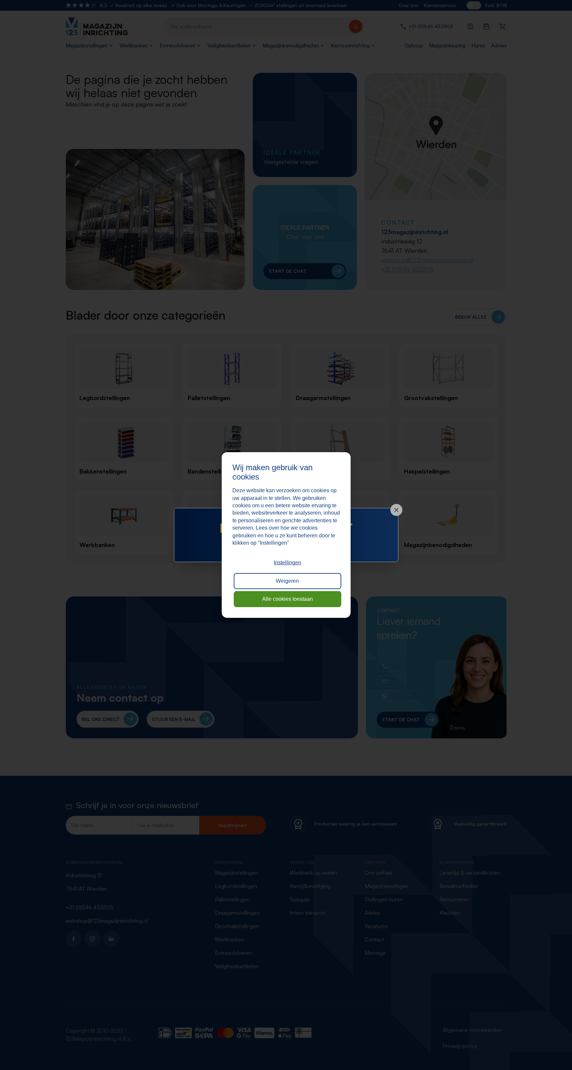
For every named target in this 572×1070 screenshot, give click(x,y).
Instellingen (287, 562)
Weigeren (287, 581)
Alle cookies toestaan (287, 599)
